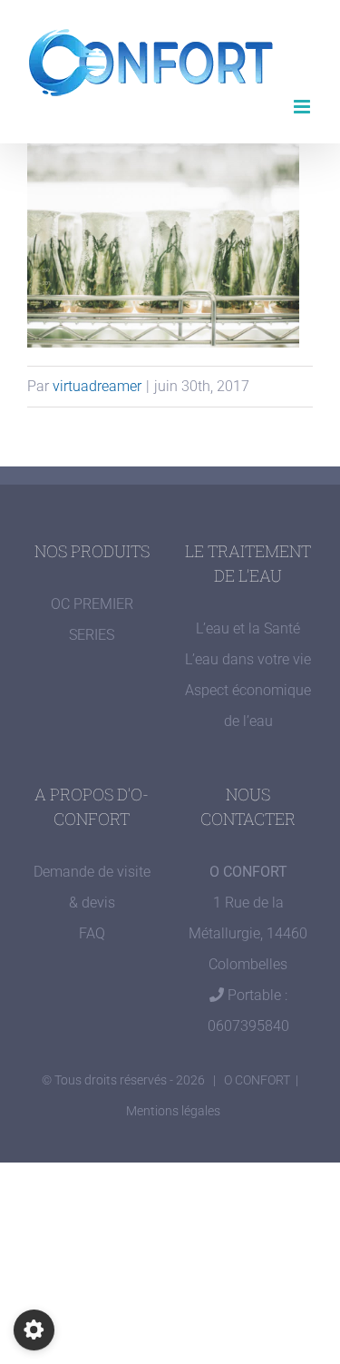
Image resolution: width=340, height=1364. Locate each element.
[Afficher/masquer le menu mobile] (303, 106)
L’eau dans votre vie (248, 659)
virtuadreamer (97, 386)
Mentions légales (173, 1111)
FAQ (92, 933)
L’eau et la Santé (248, 628)
